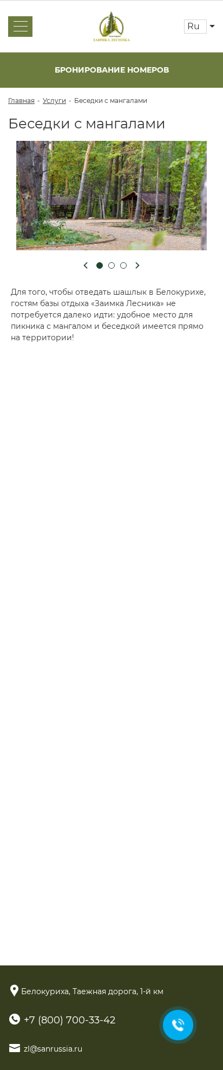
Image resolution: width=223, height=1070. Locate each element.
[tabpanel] (111, 195)
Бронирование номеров (112, 70)
